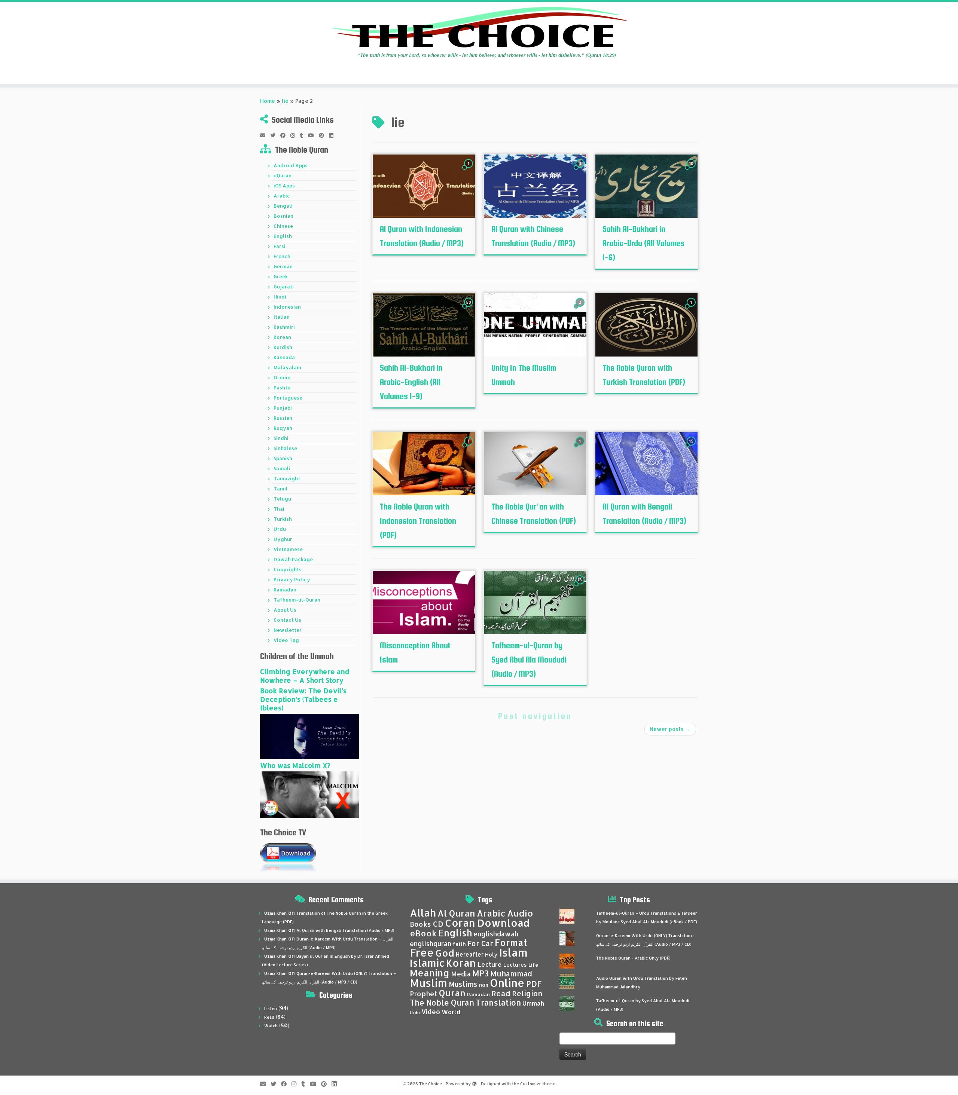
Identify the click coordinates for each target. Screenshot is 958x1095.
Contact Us (287, 620)
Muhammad (511, 973)
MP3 (480, 973)
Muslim (428, 983)
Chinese (283, 226)
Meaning (429, 973)
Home (267, 101)
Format (511, 942)
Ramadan (285, 590)
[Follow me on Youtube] (313, 135)
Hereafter (469, 954)
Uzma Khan (275, 913)
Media (461, 974)
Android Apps (291, 165)
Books (420, 924)
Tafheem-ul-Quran (297, 600)
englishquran (430, 943)
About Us (285, 610)
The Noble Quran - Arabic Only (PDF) (633, 958)
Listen (270, 1008)
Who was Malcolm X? (295, 765)
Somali (282, 468)
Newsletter (288, 630)
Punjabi (283, 408)
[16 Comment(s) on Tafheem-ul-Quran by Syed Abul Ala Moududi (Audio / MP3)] (580, 587)
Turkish (283, 519)
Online (507, 983)
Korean (282, 337)
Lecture (490, 964)
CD (438, 924)
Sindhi (281, 438)
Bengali (283, 206)
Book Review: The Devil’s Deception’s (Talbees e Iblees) (303, 699)
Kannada (284, 357)
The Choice (430, 1083)
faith (459, 944)
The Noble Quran (442, 1002)
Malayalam (287, 367)
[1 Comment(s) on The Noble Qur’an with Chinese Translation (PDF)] (580, 448)
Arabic (282, 196)
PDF (533, 984)
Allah (423, 912)
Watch (271, 1025)
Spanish (283, 458)
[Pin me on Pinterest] (324, 135)
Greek (281, 276)
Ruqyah (283, 428)
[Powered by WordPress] (474, 1082)
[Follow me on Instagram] (295, 135)
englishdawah (495, 934)
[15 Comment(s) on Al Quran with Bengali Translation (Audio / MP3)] (691, 448)
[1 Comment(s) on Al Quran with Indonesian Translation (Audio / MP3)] (469, 170)
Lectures (515, 964)
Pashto (282, 388)
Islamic (427, 962)
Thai (279, 509)
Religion (527, 993)
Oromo (282, 377)
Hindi (280, 297)
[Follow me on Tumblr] (304, 135)
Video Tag (286, 640)
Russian (283, 418)
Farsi (280, 246)
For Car (480, 943)
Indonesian (287, 307)
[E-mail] (265, 135)
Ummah (533, 1003)
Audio (520, 913)
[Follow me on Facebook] (285, 135)
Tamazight (287, 478)
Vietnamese (288, 549)
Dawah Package (293, 559)
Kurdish (283, 347)
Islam (513, 952)
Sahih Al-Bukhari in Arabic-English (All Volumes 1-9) (411, 382)
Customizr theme (537, 1083)
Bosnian (283, 216)
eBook (423, 933)
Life (533, 965)
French (282, 256)
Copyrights (288, 569)
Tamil (281, 489)
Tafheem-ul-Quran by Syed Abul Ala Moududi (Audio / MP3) (529, 659)
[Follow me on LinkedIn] (333, 135)
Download (503, 922)
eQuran (283, 175)
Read (269, 1017)
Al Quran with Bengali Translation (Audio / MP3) (345, 930)
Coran (460, 922)
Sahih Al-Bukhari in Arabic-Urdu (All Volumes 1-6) (643, 243)
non (483, 985)
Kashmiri (284, 327)
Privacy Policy (292, 579)
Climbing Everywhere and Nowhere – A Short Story (304, 675)
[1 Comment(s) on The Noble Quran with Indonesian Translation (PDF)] (469, 448)
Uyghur (283, 539)
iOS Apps (284, 186)
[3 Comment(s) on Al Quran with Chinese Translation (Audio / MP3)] (580, 170)
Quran (452, 992)
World (451, 1012)
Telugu (282, 499)
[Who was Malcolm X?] (309, 794)
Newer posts (670, 729)
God (444, 953)
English (283, 236)
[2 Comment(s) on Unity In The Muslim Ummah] (580, 309)
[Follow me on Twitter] (275, 135)
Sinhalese (285, 448)
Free (422, 952)
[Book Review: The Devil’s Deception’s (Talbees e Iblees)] (309, 735)
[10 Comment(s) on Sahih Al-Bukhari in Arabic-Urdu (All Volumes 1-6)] (691, 170)
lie (285, 101)
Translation (498, 1002)
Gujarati (284, 287)
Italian (282, 317)
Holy (491, 954)
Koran (461, 962)
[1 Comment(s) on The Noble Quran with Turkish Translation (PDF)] (691, 309)
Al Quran (456, 913)
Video (430, 1011)
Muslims (463, 984)
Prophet (423, 993)
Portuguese (288, 398)
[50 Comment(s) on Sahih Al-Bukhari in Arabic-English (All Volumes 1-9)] (469, 309)
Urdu (280, 529)
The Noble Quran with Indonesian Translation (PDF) (418, 521)
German (283, 266)
